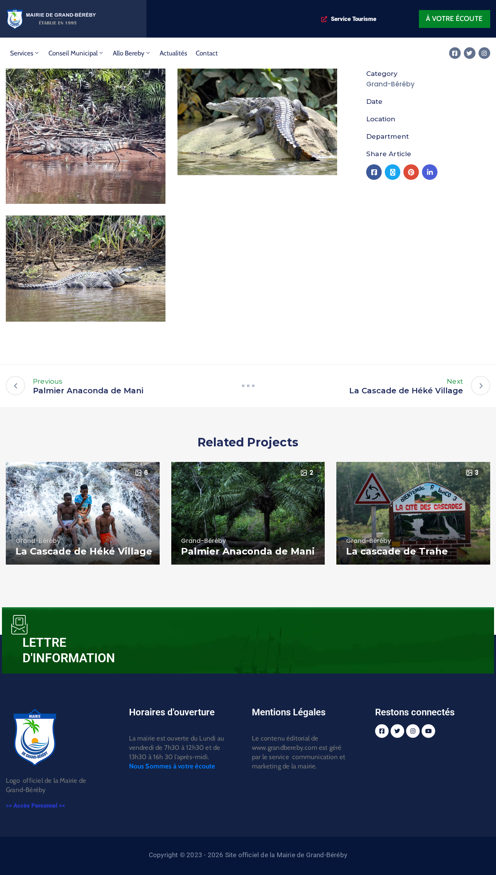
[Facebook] (374, 172)
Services (21, 53)
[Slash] (248, 385)
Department (387, 136)
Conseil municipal (73, 53)
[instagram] (484, 53)
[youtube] (428, 731)
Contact (207, 53)
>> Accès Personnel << (35, 805)
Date (374, 101)
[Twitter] (392, 172)
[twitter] (469, 53)
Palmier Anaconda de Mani (248, 551)
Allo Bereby (129, 53)
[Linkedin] (429, 172)
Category (382, 74)
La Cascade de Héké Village (84, 551)
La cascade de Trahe (397, 551)
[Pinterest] (411, 172)
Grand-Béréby (390, 84)
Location (380, 119)
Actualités (173, 53)
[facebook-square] (455, 53)
